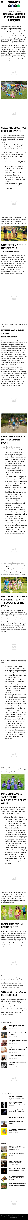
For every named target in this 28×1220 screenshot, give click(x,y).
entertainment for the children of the (12, 324)
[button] (2, 2)
